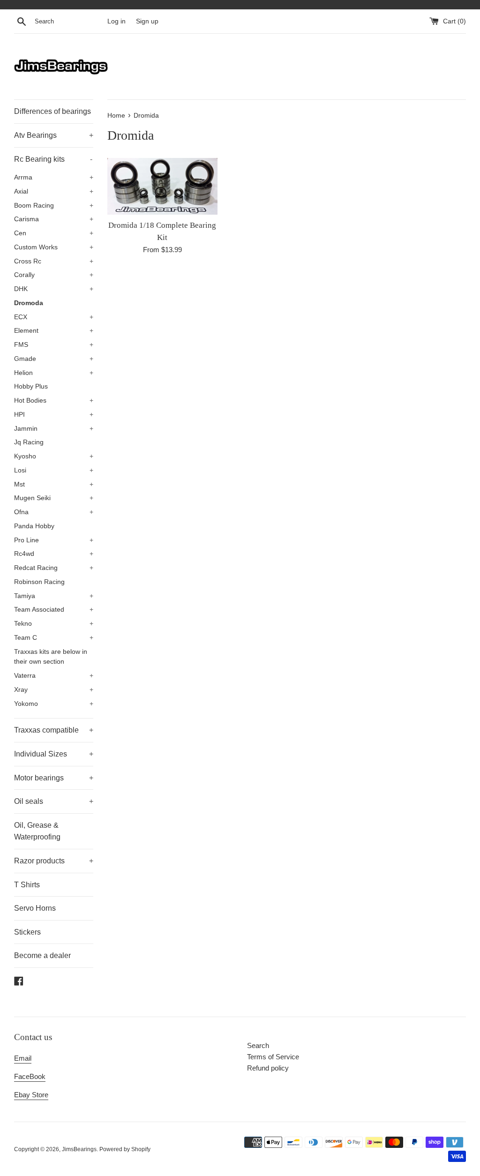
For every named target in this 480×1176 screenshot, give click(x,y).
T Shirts (27, 885)
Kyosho (53, 456)
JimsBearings (79, 1149)
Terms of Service (273, 1057)
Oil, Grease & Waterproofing (37, 831)
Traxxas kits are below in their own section (50, 657)
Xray (53, 689)
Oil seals (53, 801)
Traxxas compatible (53, 730)
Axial (53, 191)
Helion (53, 372)
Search (258, 1045)
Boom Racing (53, 205)
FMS (53, 344)
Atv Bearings (53, 135)
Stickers (27, 932)
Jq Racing (29, 442)
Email (22, 1058)
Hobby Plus (31, 386)
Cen (53, 233)
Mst (53, 484)
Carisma (53, 219)
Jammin (53, 428)
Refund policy (268, 1068)
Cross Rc (53, 261)
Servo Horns (35, 908)
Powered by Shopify (124, 1149)
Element (53, 330)
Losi (53, 470)
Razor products (53, 861)
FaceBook (29, 1076)
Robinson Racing (39, 581)
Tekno (53, 623)
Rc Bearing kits (53, 159)
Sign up (147, 21)
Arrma (53, 177)
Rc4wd (53, 553)
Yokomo (53, 703)
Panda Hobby (34, 526)
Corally (53, 274)
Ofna (53, 512)
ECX (53, 317)
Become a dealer (42, 955)
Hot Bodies (53, 400)
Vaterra (53, 675)
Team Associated (53, 609)
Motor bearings (53, 778)
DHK (53, 288)
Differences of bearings (52, 111)
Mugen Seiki (53, 498)
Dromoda (28, 303)
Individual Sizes (53, 754)
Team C (53, 637)
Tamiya (53, 595)
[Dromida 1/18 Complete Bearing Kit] (162, 186)
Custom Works (53, 247)
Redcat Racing (53, 567)
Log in (116, 21)
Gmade (53, 358)
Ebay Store (31, 1095)
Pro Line (53, 540)
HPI (53, 414)
